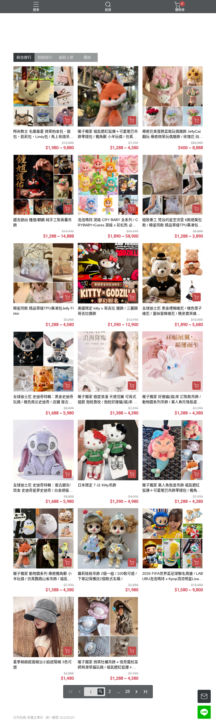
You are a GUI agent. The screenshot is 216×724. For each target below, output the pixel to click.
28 (127, 691)
